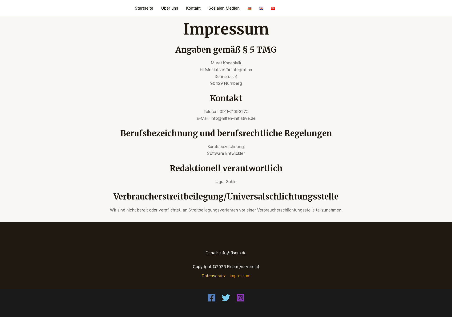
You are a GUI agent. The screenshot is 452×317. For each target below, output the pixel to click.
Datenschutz (214, 276)
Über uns (169, 8)
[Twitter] (226, 298)
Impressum (240, 276)
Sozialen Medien (224, 8)
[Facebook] (211, 298)
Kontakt (193, 8)
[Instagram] (240, 298)
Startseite (144, 8)
